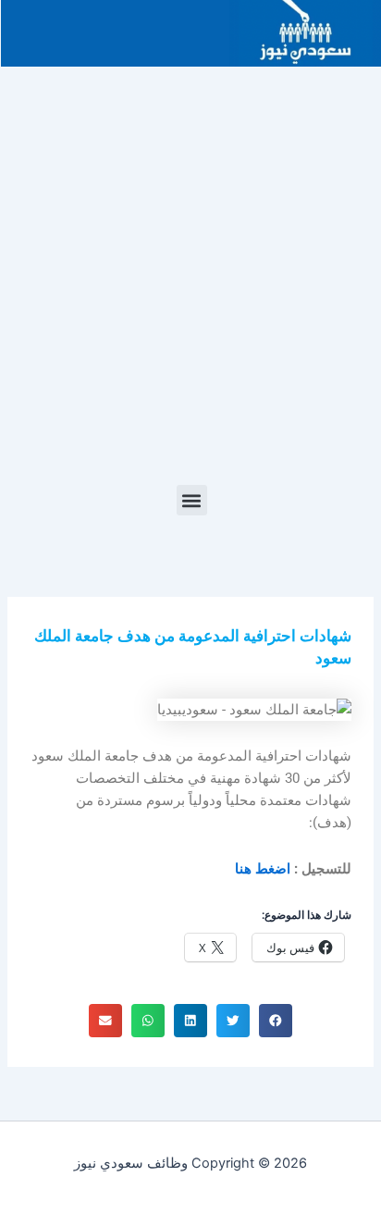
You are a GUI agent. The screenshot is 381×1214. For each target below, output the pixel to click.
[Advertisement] (190, 285)
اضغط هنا (262, 869)
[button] (192, 500)
